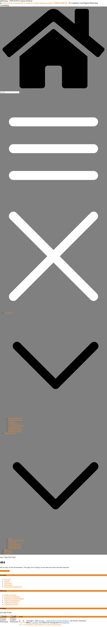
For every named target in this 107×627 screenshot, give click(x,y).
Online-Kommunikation (12, 600)
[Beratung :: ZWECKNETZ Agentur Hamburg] (53, 90)
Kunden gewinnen (10, 595)
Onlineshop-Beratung (15, 418)
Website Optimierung (15, 420)
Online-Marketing (10, 433)
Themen (7, 550)
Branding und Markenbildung (14, 599)
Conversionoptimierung (16, 426)
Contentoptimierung (15, 428)
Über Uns (7, 579)
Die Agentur (8, 552)
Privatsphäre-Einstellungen (13, 587)
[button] (55, 416)
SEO (10, 538)
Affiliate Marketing (14, 548)
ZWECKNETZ (60, 3)
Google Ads (12, 542)
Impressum (7, 583)
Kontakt (7, 554)
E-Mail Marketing (14, 544)
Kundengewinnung (14, 431)
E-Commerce (8, 313)
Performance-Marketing (12, 597)
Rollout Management (15, 429)
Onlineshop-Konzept (11, 604)
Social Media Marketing (16, 540)
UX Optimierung (14, 424)
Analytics (11, 422)
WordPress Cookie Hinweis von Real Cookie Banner (43, 624)
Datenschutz (8, 585)
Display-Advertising (15, 546)
